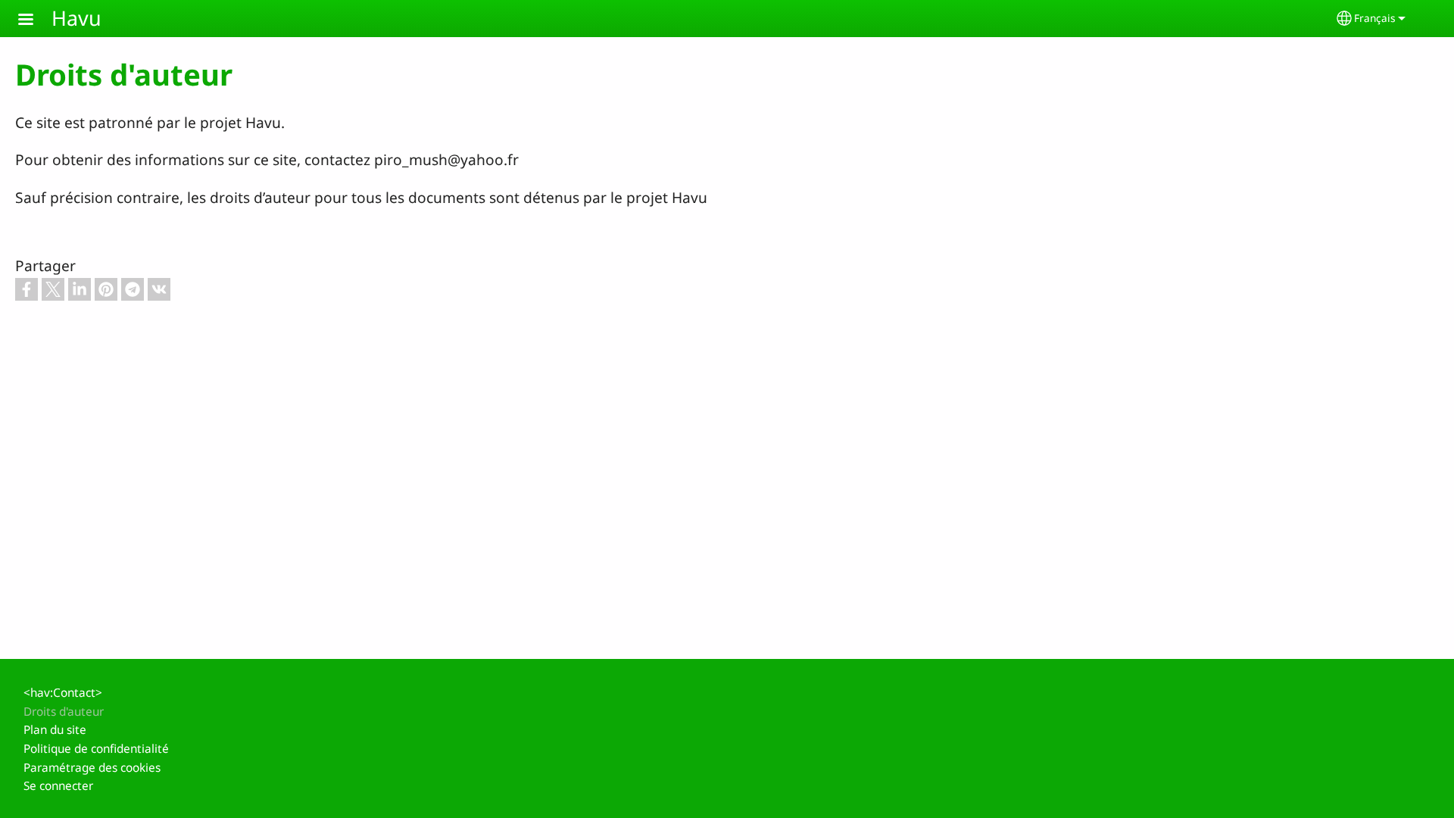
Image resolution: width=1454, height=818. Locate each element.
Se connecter (58, 786)
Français (1375, 18)
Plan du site (54, 730)
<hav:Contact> (62, 693)
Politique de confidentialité (96, 749)
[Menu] (34, 21)
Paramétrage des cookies (92, 768)
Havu (76, 18)
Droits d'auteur (63, 712)
